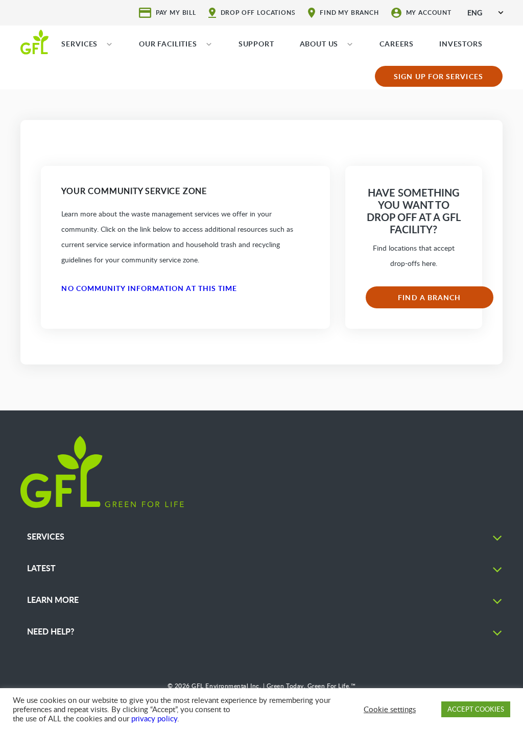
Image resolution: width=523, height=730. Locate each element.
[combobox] (485, 12)
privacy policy (154, 718)
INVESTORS (461, 43)
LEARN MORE (53, 599)
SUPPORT (256, 43)
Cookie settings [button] (390, 709)
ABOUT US (319, 43)
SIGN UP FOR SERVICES (438, 76)
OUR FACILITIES (168, 43)
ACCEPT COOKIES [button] (475, 709)
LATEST (41, 568)
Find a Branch (429, 297)
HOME (34, 41)
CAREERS (396, 43)
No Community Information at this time (149, 288)
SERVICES (79, 43)
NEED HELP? (50, 631)
